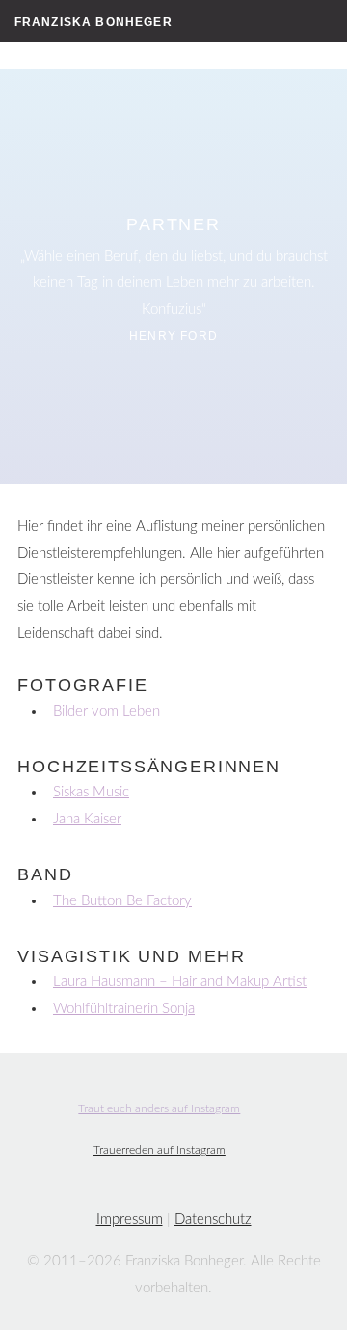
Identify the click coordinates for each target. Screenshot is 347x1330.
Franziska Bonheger (93, 21)
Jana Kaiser (87, 819)
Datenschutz (213, 1220)
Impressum (129, 1220)
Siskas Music (91, 792)
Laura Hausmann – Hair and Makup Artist (180, 982)
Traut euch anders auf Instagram (159, 1109)
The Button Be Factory (122, 901)
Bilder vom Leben (106, 711)
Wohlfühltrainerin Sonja (124, 1009)
